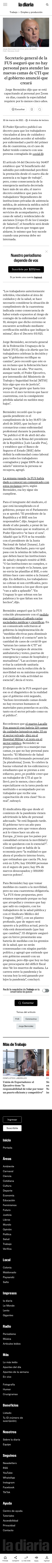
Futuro (7, 1210)
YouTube (8, 1472)
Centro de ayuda (13, 1510)
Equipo (7, 1444)
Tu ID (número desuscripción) (13, 1419)
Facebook (8, 1487)
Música (7, 1338)
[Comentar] (39, 109)
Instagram (9, 1482)
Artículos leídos (12, 1343)
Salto (6, 1282)
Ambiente (8, 1166)
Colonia (7, 1267)
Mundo (7, 1224)
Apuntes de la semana (16, 1372)
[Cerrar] (46, 252)
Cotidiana (8, 1181)
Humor (7, 1389)
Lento (6, 1310)
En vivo (7, 1376)
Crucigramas (10, 1394)
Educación (9, 1200)
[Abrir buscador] (47, 5)
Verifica (7, 1248)
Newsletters (10, 1463)
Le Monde (9, 1305)
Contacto (8, 1530)
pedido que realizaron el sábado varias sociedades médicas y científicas (26, 618)
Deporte (7, 1190)
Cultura (7, 1185)
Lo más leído (10, 1362)
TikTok (6, 1492)
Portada (7, 1147)
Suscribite (12, 1128)
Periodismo (9, 1334)
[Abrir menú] (5, 4)
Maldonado (9, 1272)
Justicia (7, 1214)
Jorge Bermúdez (26, 1026)
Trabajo (13, 12)
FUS (17, 1019)
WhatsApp (9, 1477)
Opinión (7, 1229)
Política (7, 1234)
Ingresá (38, 277)
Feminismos (9, 1205)
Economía (8, 1195)
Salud (6, 1239)
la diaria (7, 1300)
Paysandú (8, 1277)
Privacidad (9, 1525)
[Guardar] (32, 109)
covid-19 (38, 154)
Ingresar (12, 1119)
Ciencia (7, 1176)
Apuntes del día (12, 1367)
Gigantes (8, 1315)
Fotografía (9, 1384)
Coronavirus (31, 1019)
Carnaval (8, 1171)
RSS (5, 1468)
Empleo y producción (31, 12)
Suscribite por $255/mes (26, 269)
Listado (7, 1412)
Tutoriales (8, 1515)
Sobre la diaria (11, 1439)
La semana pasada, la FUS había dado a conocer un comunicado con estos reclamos (26, 482)
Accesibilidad (10, 1520)
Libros (6, 1219)
